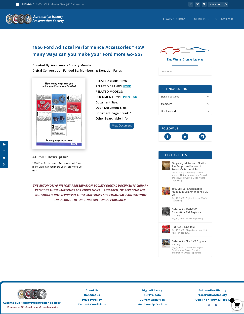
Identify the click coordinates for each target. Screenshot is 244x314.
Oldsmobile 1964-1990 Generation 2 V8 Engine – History (186, 212)
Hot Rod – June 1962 (183, 226)
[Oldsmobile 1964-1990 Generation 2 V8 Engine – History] (166, 211)
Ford (127, 86)
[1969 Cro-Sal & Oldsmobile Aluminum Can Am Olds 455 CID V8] (166, 191)
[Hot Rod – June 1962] (166, 229)
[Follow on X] (209, 305)
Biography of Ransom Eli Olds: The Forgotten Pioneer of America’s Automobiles (189, 166)
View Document (122, 125)
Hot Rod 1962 (183, 232)
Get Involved (224, 19)
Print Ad (130, 97)
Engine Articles (193, 198)
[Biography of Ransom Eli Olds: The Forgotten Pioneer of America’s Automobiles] (166, 165)
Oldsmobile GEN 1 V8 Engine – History (189, 243)
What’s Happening (194, 218)
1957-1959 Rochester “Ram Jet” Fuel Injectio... (60, 4)
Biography (190, 172)
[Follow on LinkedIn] (215, 305)
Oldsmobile (190, 247)
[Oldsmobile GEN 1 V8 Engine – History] (166, 243)
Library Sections (174, 19)
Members (200, 19)
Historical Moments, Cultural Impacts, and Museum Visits (189, 176)
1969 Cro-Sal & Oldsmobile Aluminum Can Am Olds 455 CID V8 (190, 191)
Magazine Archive (194, 230)
